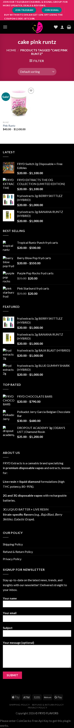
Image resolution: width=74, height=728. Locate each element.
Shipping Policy (13, 544)
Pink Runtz (9, 125)
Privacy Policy (12, 559)
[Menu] (5, 27)
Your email (10, 613)
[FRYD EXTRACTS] (37, 27)
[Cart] (69, 27)
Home (11, 50)
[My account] (62, 27)
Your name (10, 598)
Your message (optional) (18, 642)
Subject (8, 628)
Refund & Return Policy (18, 551)
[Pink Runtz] (19, 103)
